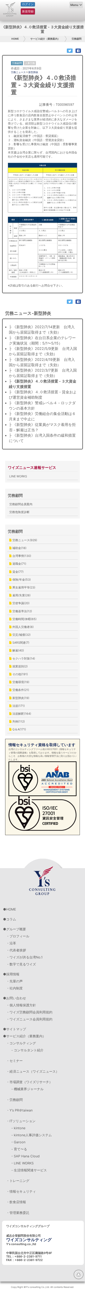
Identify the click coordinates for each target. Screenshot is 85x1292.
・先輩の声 (14, 981)
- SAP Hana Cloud (25, 1156)
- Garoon (18, 1142)
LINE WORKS (18, 476)
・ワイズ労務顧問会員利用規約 (29, 1012)
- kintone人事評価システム (31, 1135)
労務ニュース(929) (24, 540)
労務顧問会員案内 (20, 504)
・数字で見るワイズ (21, 964)
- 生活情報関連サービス (29, 1170)
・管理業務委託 (17, 1213)
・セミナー (14, 1061)
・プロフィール (17, 936)
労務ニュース (18, 72)
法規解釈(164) (21, 713)
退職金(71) (19, 563)
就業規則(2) (20, 666)
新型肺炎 (33, 72)
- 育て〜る (19, 1149)
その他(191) (20, 674)
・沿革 (11, 943)
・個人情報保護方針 (21, 1005)
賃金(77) (18, 571)
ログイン (28, 4)
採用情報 (12, 974)
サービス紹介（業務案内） (45, 38)
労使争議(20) (21, 603)
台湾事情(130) (21, 555)
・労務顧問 (14, 1100)
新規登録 (28, 11)
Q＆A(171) (19, 729)
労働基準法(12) (22, 611)
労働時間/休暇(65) (24, 619)
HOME (15, 38)
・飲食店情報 (16, 1202)
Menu (74, 5)
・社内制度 (14, 988)
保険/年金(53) (21, 579)
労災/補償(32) (21, 634)
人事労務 (30, 63)
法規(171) (18, 705)
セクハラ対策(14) (23, 658)
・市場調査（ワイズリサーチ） (29, 1082)
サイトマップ (16, 1029)
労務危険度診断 (19, 512)
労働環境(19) (20, 682)
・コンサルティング (21, 1043)
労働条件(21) (20, 690)
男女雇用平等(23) (23, 587)
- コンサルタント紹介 (27, 1050)
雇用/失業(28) (21, 595)
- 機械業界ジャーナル (27, 1089)
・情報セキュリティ (21, 1191)
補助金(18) (19, 548)
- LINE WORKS (22, 1163)
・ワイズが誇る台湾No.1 (24, 957)
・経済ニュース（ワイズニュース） (32, 1071)
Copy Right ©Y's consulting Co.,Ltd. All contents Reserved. (42, 1287)
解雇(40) (18, 650)
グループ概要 (16, 929)
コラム (11, 919)
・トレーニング (17, 1181)
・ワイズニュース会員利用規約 (29, 1019)
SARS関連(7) (20, 642)
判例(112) (18, 721)
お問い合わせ (16, 998)
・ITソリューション (20, 1121)
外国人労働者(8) (23, 627)
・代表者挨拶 (16, 950)
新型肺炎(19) (20, 698)
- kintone (18, 1128)
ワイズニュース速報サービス (32, 467)
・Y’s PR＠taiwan (19, 1110)
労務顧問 (76, 38)
